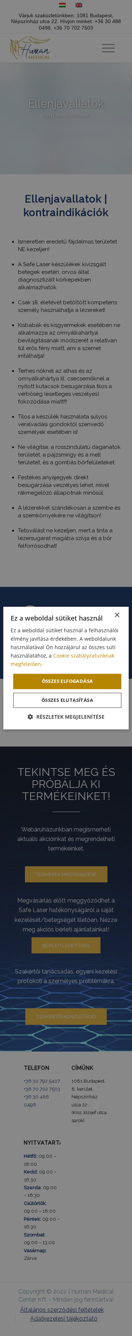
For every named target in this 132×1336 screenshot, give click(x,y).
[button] (65, 716)
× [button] (117, 615)
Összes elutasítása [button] (67, 700)
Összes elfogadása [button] (67, 681)
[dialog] (66, 668)
